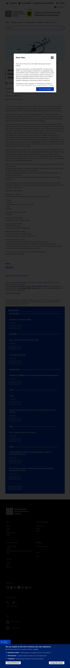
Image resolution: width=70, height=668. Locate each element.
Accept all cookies (56, 663)
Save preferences (13, 663)
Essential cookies (13, 652)
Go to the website (45, 89)
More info (36, 649)
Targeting (11, 658)
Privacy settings (5, 642)
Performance (12, 655)
